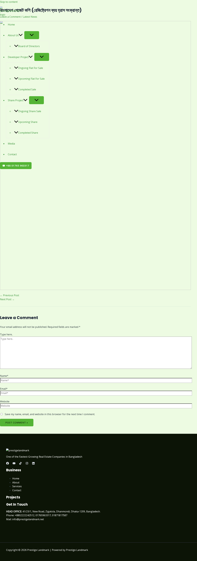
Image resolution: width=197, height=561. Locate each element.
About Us (13, 35)
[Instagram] (27, 463)
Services (17, 486)
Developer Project (18, 57)
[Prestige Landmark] (10, 14)
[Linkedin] (33, 463)
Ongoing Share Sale (29, 111)
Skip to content (9, 2)
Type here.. (6, 334)
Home (11, 24)
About (15, 482)
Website (4, 401)
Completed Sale (27, 89)
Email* (4, 388)
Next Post (7, 299)
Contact (12, 154)
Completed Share (28, 132)
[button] (21, 35)
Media (11, 143)
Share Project (15, 100)
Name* (4, 376)
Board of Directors (29, 46)
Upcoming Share (27, 122)
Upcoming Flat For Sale (31, 78)
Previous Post (9, 295)
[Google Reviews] (20, 463)
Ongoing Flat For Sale (30, 68)
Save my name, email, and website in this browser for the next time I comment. (50, 414)
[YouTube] (14, 463)
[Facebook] (7, 463)
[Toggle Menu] (31, 35)
